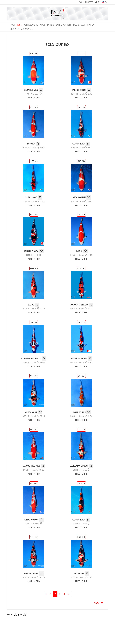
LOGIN (80, 2)
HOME (12, 25)
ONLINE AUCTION (63, 25)
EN (106, 2)
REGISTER (89, 2)
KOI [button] (18, 25)
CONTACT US (27, 29)
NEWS (42, 25)
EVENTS (50, 25)
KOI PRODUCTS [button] (30, 25)
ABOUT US (14, 29)
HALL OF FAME (79, 25)
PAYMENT (91, 25)
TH (99, 2)
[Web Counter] (20, 614)
